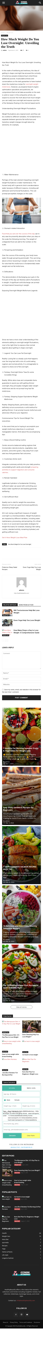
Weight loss (10, 32)
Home (3, 32)
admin (5, 50)
